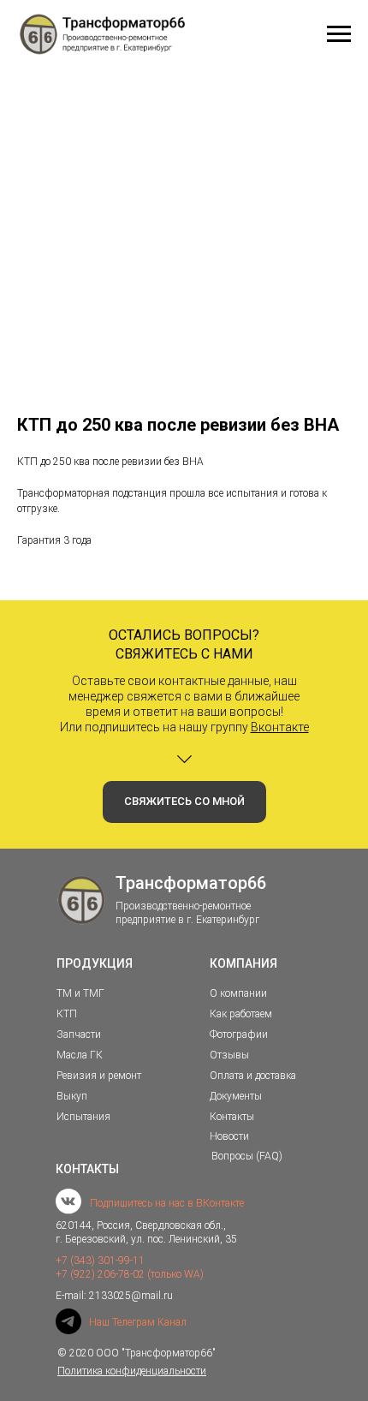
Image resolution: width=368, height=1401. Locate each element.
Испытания (83, 1117)
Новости (229, 1136)
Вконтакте (280, 727)
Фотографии (239, 1034)
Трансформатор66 (191, 883)
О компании (238, 993)
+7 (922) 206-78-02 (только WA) (130, 1274)
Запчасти (78, 1034)
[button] (184, 802)
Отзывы (229, 1055)
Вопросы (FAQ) (246, 1156)
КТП (66, 1014)
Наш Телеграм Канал (138, 1322)
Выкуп (71, 1096)
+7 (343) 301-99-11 (100, 1261)
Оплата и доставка (253, 1076)
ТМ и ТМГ (80, 993)
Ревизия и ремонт (98, 1076)
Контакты (232, 1117)
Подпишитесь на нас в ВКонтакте (167, 1203)
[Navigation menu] (339, 34)
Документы (236, 1096)
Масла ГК (79, 1055)
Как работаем (241, 1014)
